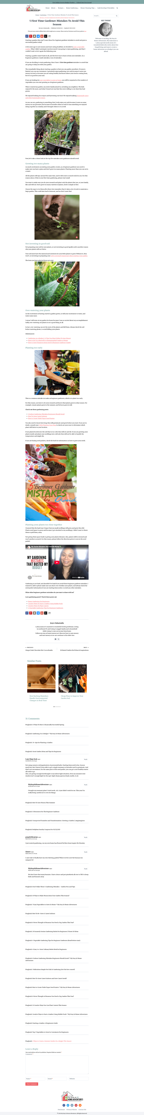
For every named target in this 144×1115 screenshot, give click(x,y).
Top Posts (71, 17)
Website (72, 1079)
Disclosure (61, 1109)
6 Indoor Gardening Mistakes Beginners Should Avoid (46, 414)
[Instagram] (72, 1105)
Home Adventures (62, 17)
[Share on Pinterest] (30, 36)
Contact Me (82, 1109)
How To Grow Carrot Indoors (37, 416)
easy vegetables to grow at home (50, 80)
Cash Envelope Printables (105, 8)
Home (48, 8)
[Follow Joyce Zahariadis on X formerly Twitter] (58, 639)
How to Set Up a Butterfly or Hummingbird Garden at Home (48, 340)
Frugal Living (44, 17)
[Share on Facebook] (26, 36)
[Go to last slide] (29, 685)
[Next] (84, 685)
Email (50, 1079)
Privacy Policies (72, 1109)
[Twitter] (68, 1105)
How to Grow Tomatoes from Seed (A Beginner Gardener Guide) (49, 342)
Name (28, 1079)
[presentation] (41, 678)
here (85, 31)
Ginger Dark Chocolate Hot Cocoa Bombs (39, 649)
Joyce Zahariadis (45, 28)
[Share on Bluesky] (38, 36)
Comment (29, 1054)
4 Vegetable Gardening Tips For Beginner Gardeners (45, 608)
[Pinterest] (76, 1105)
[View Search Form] (117, 8)
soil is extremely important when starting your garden (69, 256)
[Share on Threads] (45, 36)
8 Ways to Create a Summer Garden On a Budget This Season (51, 1041)
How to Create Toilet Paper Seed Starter (41, 418)
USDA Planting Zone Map (47, 425)
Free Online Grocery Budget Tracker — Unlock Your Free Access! (72, 2)
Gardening (52, 17)
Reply (85, 759)
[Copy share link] (34, 36)
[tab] (55, 706)
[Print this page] (41, 36)
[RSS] (80, 1105)
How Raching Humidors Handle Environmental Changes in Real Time (39, 698)
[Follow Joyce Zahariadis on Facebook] (55, 639)
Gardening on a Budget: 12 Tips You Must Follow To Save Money (49, 338)
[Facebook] (64, 1105)
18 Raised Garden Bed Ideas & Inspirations (74, 649)
